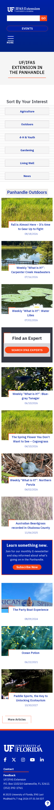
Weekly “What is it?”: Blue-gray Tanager (31, 396)
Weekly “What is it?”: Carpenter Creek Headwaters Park (30, 270)
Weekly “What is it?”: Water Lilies (30, 313)
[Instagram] (23, 759)
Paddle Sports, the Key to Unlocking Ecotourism (31, 698)
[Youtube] (32, 759)
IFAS (36, 794)
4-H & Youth (27, 137)
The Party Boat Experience (30, 610)
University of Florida (22, 794)
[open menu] (10, 37)
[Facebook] (5, 759)
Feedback (9, 775)
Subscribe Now (27, 567)
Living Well (27, 163)
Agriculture (27, 111)
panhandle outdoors (27, 192)
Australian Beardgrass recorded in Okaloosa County (31, 525)
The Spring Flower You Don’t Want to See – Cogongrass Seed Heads (31, 439)
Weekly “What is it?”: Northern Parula (30, 482)
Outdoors (27, 124)
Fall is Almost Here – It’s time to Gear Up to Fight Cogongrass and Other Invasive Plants (30, 227)
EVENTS (27, 28)
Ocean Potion (30, 653)
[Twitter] (14, 759)
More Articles (17, 719)
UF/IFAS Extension (14, 779)
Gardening (27, 150)
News (27, 176)
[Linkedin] (42, 759)
